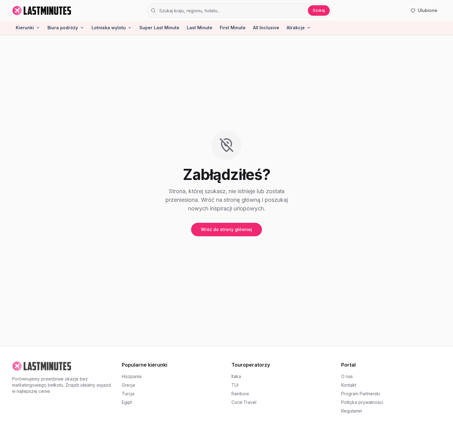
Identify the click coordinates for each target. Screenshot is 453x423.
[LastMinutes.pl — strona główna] (41, 10)
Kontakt (348, 385)
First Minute (233, 27)
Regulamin (351, 410)
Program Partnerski (360, 393)
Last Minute (199, 27)
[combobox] (232, 10)
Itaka (236, 376)
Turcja (128, 393)
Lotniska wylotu (109, 27)
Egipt (127, 402)
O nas (347, 376)
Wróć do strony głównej (226, 229)
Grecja (128, 385)
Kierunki (25, 27)
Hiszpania (131, 376)
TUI (235, 385)
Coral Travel (243, 402)
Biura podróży (62, 27)
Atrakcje (296, 27)
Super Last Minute (159, 27)
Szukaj (319, 10)
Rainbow (240, 393)
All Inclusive (266, 27)
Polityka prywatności (362, 402)
